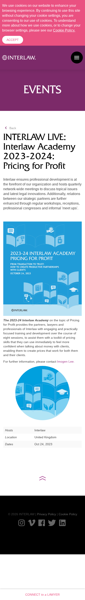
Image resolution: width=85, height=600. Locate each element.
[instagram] (21, 523)
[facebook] (41, 523)
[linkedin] (62, 523)
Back (9, 128)
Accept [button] (13, 40)
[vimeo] (31, 523)
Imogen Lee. (66, 361)
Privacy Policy (46, 514)
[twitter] (52, 523)
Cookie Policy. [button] (64, 30)
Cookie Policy (68, 514)
